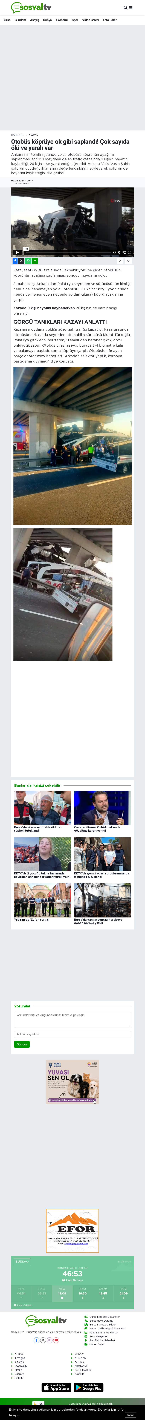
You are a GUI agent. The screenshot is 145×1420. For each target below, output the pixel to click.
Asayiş (34, 20)
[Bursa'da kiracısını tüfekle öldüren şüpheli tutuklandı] (42, 807)
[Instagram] (50, 1340)
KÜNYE (79, 1354)
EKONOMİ (81, 1366)
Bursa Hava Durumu (101, 1320)
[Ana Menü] (130, 7)
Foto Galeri (110, 20)
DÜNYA (79, 1362)
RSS (40, 1403)
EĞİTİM (19, 1378)
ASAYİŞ (33, 135)
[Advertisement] (77, 697)
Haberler (17, 135)
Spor (75, 20)
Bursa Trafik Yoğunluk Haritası (107, 1328)
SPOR (18, 1370)
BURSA (19, 1354)
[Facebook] (36, 1340)
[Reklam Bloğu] (72, 1230)
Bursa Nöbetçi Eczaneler (104, 1317)
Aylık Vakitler (24, 1305)
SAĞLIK (79, 1374)
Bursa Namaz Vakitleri (102, 1324)
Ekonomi (62, 20)
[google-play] (88, 1387)
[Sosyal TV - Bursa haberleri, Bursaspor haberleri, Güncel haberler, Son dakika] (31, 8)
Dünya (47, 20)
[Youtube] (56, 1340)
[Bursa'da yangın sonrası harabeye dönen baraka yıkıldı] (102, 900)
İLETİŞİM (20, 1358)
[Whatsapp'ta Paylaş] (28, 261)
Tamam (130, 1415)
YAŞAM (19, 1374)
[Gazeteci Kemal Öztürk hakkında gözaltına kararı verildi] (102, 807)
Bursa (6, 20)
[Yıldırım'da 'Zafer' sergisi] (42, 900)
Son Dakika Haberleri (102, 1340)
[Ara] (125, 7)
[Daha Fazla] (35, 261)
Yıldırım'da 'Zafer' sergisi (31, 919)
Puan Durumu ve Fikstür (103, 1332)
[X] (43, 1340)
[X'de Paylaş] (21, 261)
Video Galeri (90, 20)
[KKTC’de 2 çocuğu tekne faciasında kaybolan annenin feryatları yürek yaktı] (42, 854)
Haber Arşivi (96, 1344)
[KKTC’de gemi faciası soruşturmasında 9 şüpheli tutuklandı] (102, 854)
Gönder (22, 1044)
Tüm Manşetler (98, 1336)
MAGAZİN (21, 1366)
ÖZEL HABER (83, 1370)
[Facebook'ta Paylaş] (15, 261)
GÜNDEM (80, 1358)
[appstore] (57, 1387)
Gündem (20, 20)
